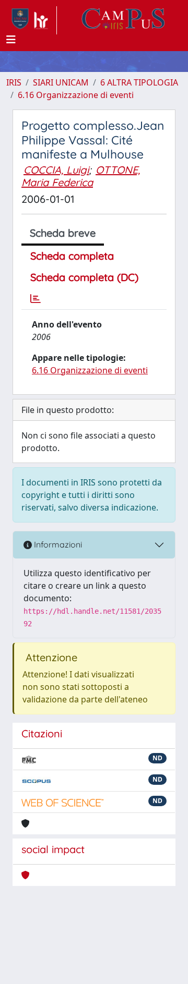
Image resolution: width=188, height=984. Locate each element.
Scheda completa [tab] (72, 255)
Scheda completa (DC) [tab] (84, 277)
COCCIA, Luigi (56, 169)
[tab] (35, 299)
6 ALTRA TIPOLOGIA (139, 82)
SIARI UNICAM (61, 82)
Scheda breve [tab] (63, 232)
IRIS (13, 82)
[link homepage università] (123, 20)
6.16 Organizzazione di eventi (76, 95)
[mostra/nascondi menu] (11, 39)
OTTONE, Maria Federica (80, 176)
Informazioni (57, 544)
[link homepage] (31, 20)
